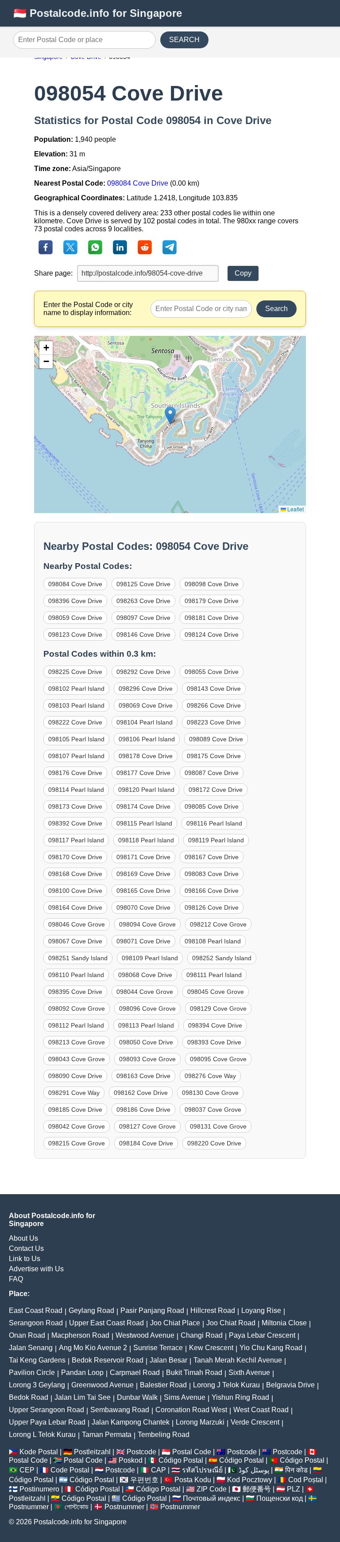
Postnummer (29, 1507)
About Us (23, 1238)
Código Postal (180, 1460)
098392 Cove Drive (75, 823)
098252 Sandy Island (221, 958)
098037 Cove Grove (213, 1109)
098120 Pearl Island (146, 789)
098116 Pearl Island (214, 823)
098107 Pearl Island (76, 755)
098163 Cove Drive (143, 1075)
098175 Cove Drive (214, 755)
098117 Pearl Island (76, 840)
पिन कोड (296, 1470)
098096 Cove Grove (147, 1008)
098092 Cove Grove (76, 1008)
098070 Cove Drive (143, 907)
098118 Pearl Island (146, 840)
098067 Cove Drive (75, 941)
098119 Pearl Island (216, 840)
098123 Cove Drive (75, 634)
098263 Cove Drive (143, 600)
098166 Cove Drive (212, 890)
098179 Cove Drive (212, 600)
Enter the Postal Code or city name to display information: (88, 308)
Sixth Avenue (249, 1372)
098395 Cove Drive (75, 991)
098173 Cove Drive (75, 806)
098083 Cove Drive (212, 873)
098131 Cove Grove (218, 1126)
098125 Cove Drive (143, 584)
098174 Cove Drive (143, 806)
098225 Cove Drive (75, 671)
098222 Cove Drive (75, 722)
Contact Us (26, 1248)
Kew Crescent (211, 1347)
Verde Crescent (255, 1422)
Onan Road (27, 1335)
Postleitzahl (92, 1452)
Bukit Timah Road (194, 1372)
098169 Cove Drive (143, 873)
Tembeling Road (163, 1434)
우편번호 (144, 1480)
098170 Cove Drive (75, 857)
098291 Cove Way (74, 1092)
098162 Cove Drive (141, 1092)
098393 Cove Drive (214, 1042)
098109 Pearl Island (150, 958)
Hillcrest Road (212, 1310)
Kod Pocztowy (249, 1480)
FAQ (16, 1279)
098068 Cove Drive (145, 974)
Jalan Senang (31, 1347)
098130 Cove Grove (210, 1092)
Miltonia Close (284, 1323)
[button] (170, 415)
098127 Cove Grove (147, 1126)
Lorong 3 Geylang (37, 1385)
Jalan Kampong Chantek (131, 1422)
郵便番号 (257, 1489)
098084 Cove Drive (137, 183)
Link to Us (24, 1258)
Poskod (131, 1460)
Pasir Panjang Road (152, 1310)
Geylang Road (91, 1310)
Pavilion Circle (32, 1372)
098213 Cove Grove (76, 1042)
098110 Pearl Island (76, 974)
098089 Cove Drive (216, 739)
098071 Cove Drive (143, 941)
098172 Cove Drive (216, 789)
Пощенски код (279, 1498)
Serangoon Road (36, 1323)
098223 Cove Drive (214, 722)
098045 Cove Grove (215, 991)
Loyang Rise (261, 1310)
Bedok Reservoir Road (107, 1360)
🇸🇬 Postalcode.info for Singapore (97, 13)
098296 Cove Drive (146, 688)
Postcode (141, 1452)
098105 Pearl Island (76, 739)
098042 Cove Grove (76, 1126)
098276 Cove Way (210, 1075)
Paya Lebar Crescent (262, 1335)
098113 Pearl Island (146, 1025)
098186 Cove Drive (143, 1109)
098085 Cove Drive (212, 806)
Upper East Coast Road (106, 1323)
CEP (27, 1470)
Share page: (53, 273)
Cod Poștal (305, 1480)
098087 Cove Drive (212, 772)
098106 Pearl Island (147, 739)
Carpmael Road (135, 1372)
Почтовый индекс (211, 1498)
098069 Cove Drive (146, 705)
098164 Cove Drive (75, 907)
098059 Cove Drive (75, 617)
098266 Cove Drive (214, 705)
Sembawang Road (119, 1410)
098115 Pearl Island (144, 823)
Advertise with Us (36, 1269)
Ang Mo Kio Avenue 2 (93, 1347)
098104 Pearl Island (144, 722)
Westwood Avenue (145, 1335)
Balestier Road (163, 1385)
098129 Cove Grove (218, 1008)
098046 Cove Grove (76, 924)
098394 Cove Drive (215, 1025)
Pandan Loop (82, 1372)
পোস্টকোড (77, 1507)
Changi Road (202, 1335)
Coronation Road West (191, 1410)
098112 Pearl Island (76, 1025)
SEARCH (184, 39)
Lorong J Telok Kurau (226, 1385)
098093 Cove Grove (147, 1059)
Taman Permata (106, 1434)
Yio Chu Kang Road (271, 1347)
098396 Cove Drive (75, 600)
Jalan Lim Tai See (82, 1397)
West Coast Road (261, 1410)
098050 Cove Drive (146, 1042)
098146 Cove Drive (143, 634)
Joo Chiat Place (175, 1323)
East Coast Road (35, 1310)
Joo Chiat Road (230, 1323)
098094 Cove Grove (147, 924)
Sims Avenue (184, 1397)
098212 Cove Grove (218, 924)
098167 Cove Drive (212, 857)
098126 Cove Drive (212, 907)
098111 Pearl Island (214, 974)
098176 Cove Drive (75, 772)
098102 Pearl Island (76, 688)
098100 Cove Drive (75, 890)
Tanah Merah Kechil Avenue (237, 1360)
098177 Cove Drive (143, 772)
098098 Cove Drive (212, 584)
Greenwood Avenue (102, 1385)
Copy (243, 273)
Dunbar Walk (137, 1397)
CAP (158, 1470)
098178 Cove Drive (146, 755)
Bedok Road (28, 1397)
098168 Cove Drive (75, 873)
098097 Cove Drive (143, 617)
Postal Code (191, 1452)
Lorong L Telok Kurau (42, 1434)
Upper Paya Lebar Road (47, 1422)
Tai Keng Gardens (37, 1360)
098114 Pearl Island (76, 789)
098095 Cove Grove (218, 1059)
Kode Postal (38, 1452)
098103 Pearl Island (76, 705)
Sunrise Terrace (158, 1347)
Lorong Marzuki (200, 1422)
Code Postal (69, 1470)
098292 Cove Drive (143, 671)
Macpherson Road (80, 1335)
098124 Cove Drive (212, 634)
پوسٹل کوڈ (254, 1470)
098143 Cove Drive (214, 688)
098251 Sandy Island (78, 958)
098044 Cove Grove (144, 991)
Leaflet (295, 509)
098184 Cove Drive (146, 1143)
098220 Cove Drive (214, 1143)
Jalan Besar (168, 1360)
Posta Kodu (192, 1480)
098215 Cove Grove (76, 1143)
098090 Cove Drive (75, 1075)
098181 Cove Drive (212, 617)
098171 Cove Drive (143, 857)
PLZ (293, 1489)
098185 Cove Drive (75, 1109)
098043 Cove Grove (76, 1059)
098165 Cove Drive (143, 890)
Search (276, 308)
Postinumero (39, 1489)
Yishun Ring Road (240, 1397)
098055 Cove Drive (212, 671)
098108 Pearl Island (213, 941)
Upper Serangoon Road (46, 1410)
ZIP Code (212, 1489)
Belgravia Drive (290, 1385)
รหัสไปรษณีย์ (202, 1470)
